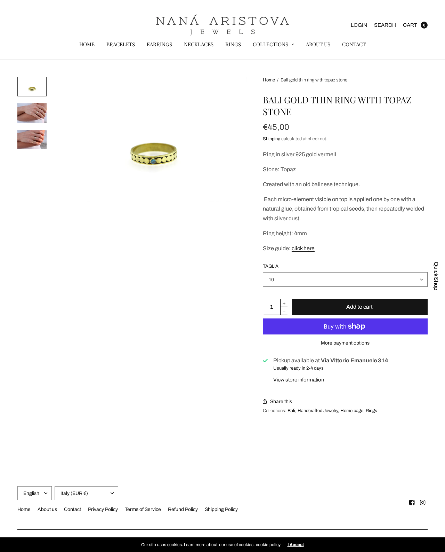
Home (87, 44)
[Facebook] (412, 502)
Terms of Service (143, 509)
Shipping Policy (221, 509)
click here (303, 248)
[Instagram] (423, 502)
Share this (281, 401)
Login (359, 25)
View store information (298, 380)
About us (318, 44)
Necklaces (198, 44)
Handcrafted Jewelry (318, 410)
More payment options (345, 343)
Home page (351, 410)
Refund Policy (183, 509)
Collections (270, 44)
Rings (233, 44)
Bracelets (120, 44)
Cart (410, 25)
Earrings (159, 44)
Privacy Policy (103, 509)
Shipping (271, 138)
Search (385, 25)
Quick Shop (436, 276)
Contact (354, 44)
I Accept (296, 545)
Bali (291, 410)
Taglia (270, 266)
